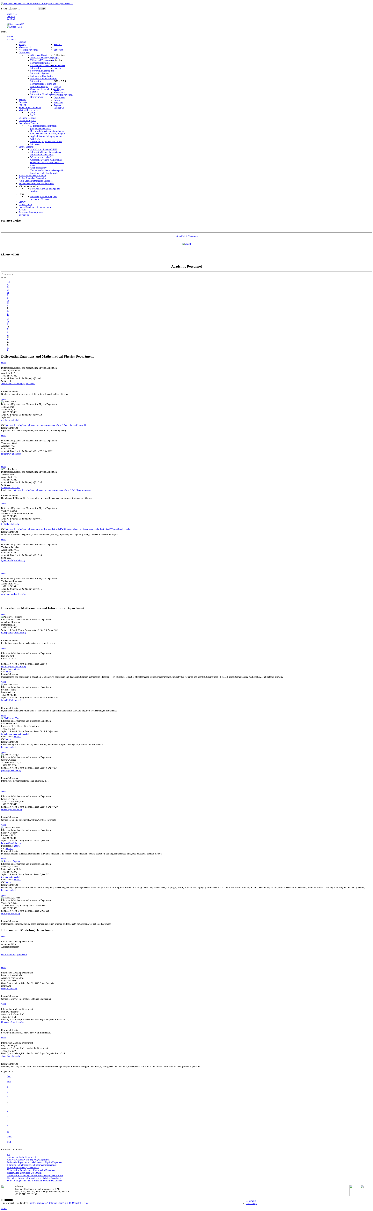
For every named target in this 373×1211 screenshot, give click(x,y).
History (57, 89)
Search (42, 9)
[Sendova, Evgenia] (10, 861)
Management (60, 92)
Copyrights (251, 1201)
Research (58, 100)
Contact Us (12, 14)
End (9, 1142)
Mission (57, 87)
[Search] (2, 277)
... (8, 1105)
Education (58, 102)
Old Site (11, 16)
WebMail (11, 19)
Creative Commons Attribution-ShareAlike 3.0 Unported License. (59, 1203)
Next (9, 1136)
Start (9, 1076)
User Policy (251, 1203)
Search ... (5, 8)
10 (8, 1131)
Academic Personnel (63, 95)
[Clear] (5, 277)
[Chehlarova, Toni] (10, 718)
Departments (59, 97)
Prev (9, 1081)
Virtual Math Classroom (187, 236)
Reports (57, 105)
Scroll (4, 1208)
